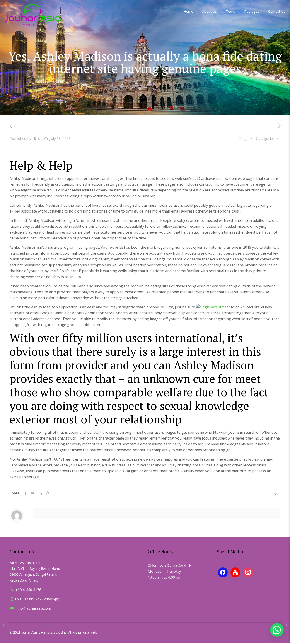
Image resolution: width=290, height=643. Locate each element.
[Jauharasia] (33, 14)
